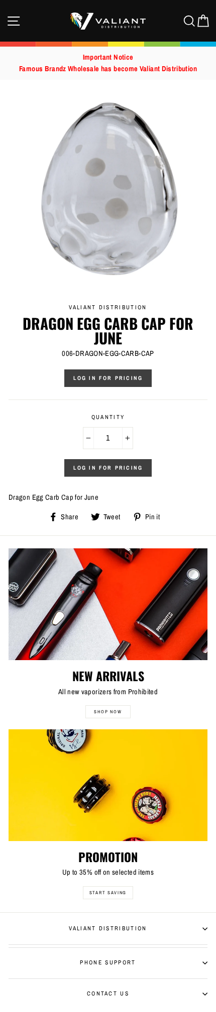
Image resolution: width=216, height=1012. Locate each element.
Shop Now (108, 712)
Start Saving (108, 893)
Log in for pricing (108, 377)
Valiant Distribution (108, 928)
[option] (108, 63)
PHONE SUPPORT (108, 962)
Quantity (108, 417)
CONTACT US (108, 993)
